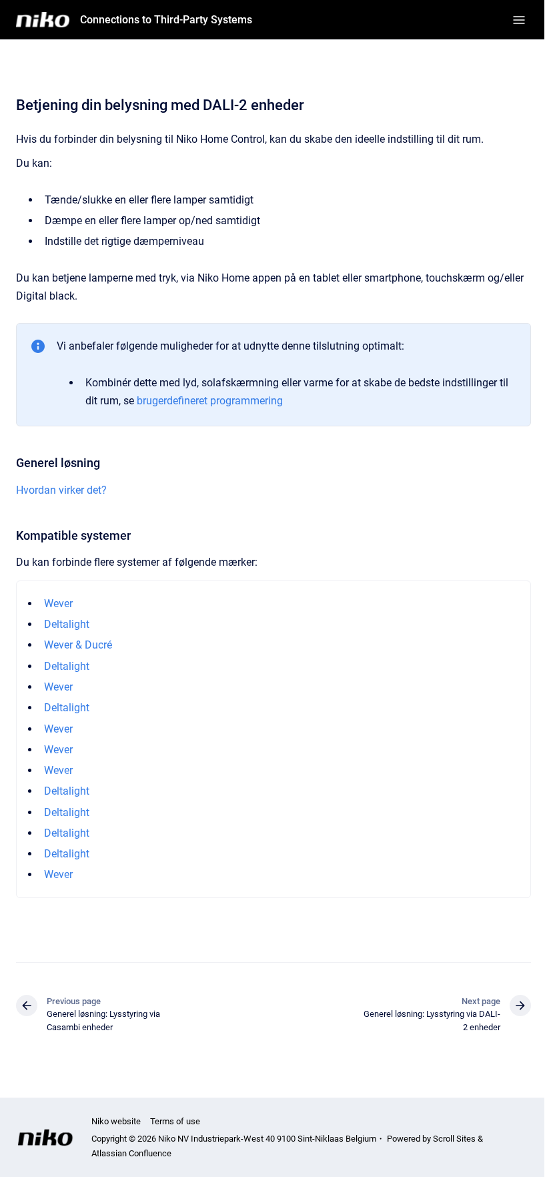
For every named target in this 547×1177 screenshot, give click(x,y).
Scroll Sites (454, 1139)
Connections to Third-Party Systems (166, 19)
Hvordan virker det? (61, 490)
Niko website (116, 1121)
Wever (58, 603)
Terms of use (175, 1121)
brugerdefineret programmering (210, 400)
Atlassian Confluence (131, 1153)
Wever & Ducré (78, 645)
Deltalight (66, 624)
